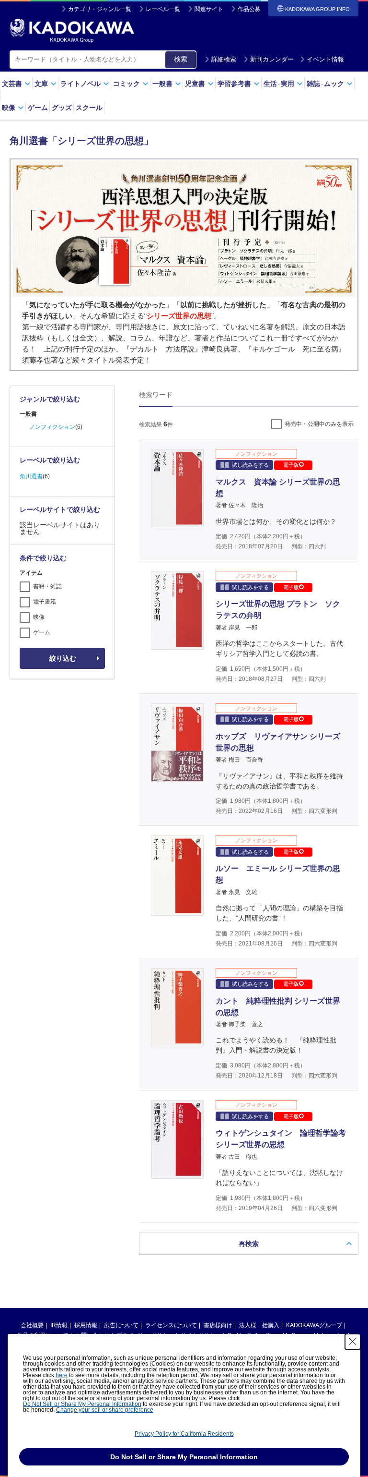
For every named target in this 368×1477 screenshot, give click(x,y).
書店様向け (218, 1325)
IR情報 (59, 1325)
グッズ (62, 107)
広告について (121, 1325)
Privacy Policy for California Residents (184, 1433)
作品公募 (249, 9)
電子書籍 (44, 601)
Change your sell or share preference (104, 1410)
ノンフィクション (52, 427)
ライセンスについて (171, 1325)
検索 (180, 59)
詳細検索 (223, 59)
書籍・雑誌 (47, 586)
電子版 (291, 465)
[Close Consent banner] (352, 1341)
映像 (39, 617)
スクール (89, 107)
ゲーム (38, 107)
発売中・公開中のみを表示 (319, 424)
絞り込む (62, 658)
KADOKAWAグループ (314, 1325)
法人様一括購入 (259, 1325)
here (62, 1375)
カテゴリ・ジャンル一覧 (99, 9)
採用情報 (85, 1325)
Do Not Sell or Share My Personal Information (82, 1404)
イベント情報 (325, 59)
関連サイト (209, 9)
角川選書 (31, 476)
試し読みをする (250, 465)
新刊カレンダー (272, 59)
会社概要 (32, 1325)
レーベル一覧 (163, 9)
